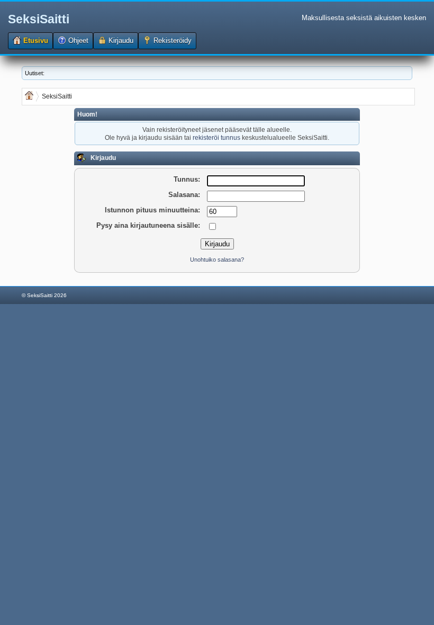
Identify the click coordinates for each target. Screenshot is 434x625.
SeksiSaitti (38, 19)
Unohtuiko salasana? (217, 259)
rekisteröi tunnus (216, 137)
